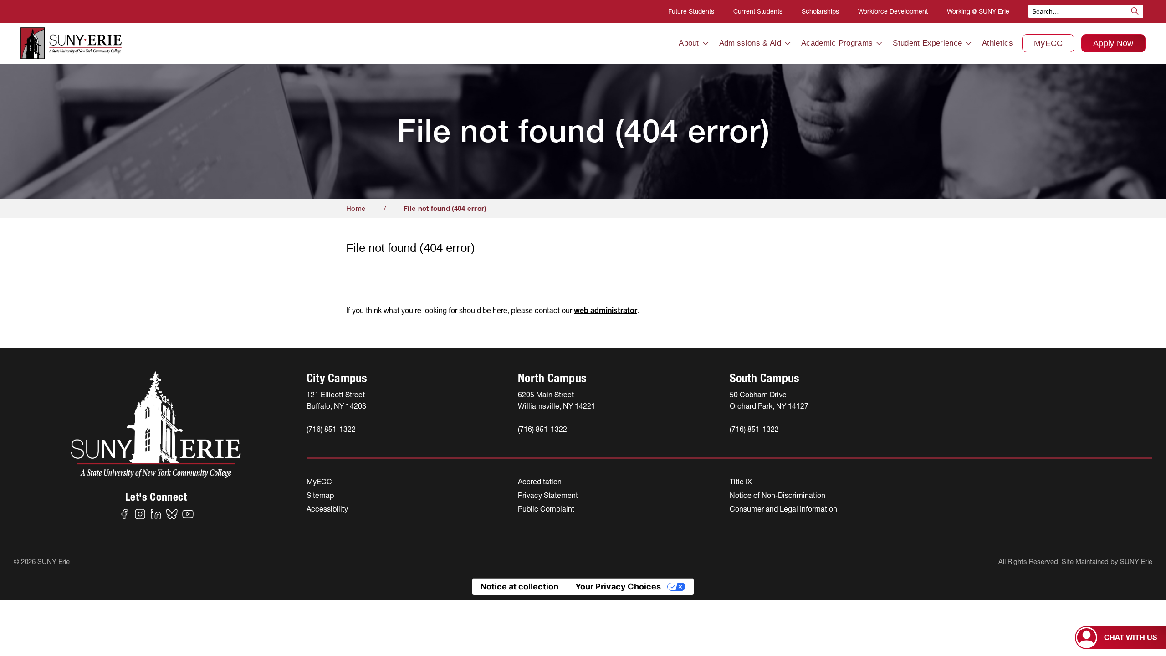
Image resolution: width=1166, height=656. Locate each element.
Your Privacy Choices (618, 586)
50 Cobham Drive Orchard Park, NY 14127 (769, 400)
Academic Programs (837, 43)
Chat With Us (1130, 637)
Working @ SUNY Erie (978, 11)
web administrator (605, 310)
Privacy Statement (548, 495)
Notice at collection (519, 586)
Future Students (691, 11)
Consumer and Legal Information (783, 508)
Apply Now (1113, 43)
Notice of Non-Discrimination (777, 495)
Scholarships (820, 11)
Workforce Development (893, 11)
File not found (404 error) (445, 208)
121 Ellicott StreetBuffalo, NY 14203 (336, 400)
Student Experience (927, 43)
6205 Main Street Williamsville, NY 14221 (556, 400)
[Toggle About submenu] (705, 43)
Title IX (741, 481)
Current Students (757, 11)
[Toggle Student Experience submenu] (968, 43)
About (689, 43)
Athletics (997, 43)
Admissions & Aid (750, 43)
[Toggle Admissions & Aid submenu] (787, 43)
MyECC (1048, 43)
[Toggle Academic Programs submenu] (879, 43)
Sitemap (320, 495)
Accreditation (540, 481)
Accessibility (327, 508)
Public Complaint (546, 508)
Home (355, 208)
